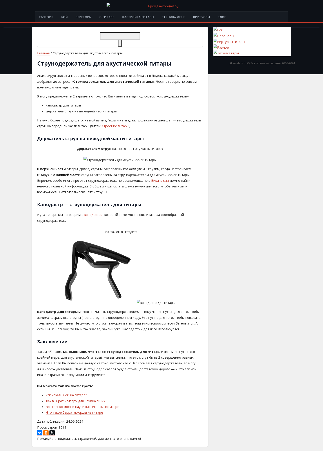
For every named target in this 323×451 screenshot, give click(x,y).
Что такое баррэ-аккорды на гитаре (74, 412)
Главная (43, 53)
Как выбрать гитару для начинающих (75, 401)
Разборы (46, 17)
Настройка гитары (138, 17)
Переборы (83, 17)
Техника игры (173, 17)
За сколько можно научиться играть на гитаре (82, 406)
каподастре (93, 214)
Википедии (160, 180)
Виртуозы (201, 17)
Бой (64, 17)
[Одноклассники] (46, 433)
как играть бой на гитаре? (66, 395)
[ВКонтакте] (39, 433)
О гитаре (106, 17)
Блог (222, 17)
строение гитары (115, 126)
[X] (52, 433)
